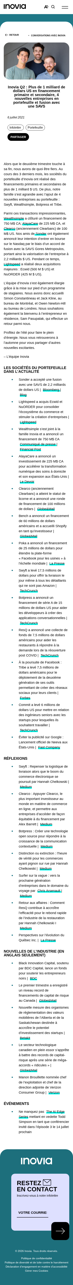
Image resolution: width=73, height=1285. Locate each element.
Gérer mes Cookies (36, 1270)
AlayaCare (30, 223)
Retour (14, 35)
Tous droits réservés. (45, 1250)
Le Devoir (27, 482)
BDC (33, 978)
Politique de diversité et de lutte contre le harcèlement (36, 1262)
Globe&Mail (46, 509)
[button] (65, 7)
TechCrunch (29, 591)
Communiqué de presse (38, 444)
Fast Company (49, 747)
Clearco (9, 228)
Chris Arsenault (49, 891)
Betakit (25, 1038)
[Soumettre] (60, 1231)
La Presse (57, 563)
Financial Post (30, 449)
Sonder (40, 234)
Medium (26, 787)
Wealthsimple (14, 218)
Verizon (54, 1092)
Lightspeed (12, 264)
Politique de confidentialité (36, 1258)
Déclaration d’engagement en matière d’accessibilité (36, 1266)
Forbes (25, 698)
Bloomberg (51, 390)
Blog (23, 395)
